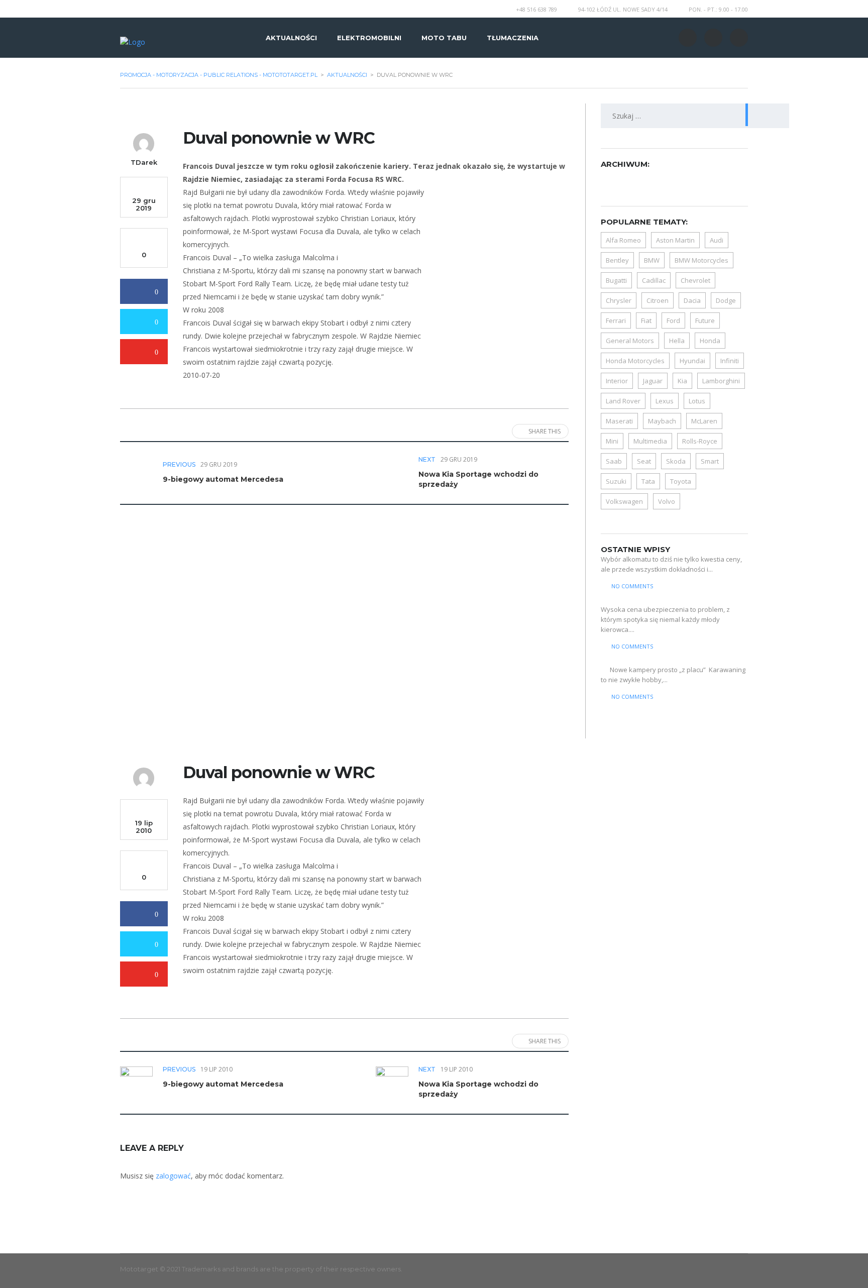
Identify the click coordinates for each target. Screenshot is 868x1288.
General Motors (630, 340)
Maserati (619, 420)
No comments (632, 586)
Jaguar (653, 380)
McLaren (704, 420)
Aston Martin (675, 240)
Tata (648, 481)
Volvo (666, 501)
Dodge (726, 300)
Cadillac (654, 280)
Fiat (646, 320)
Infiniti (729, 360)
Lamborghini (721, 380)
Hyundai (692, 360)
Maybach (662, 420)
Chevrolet (695, 280)
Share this (544, 431)
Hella (677, 340)
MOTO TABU (444, 38)
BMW (652, 260)
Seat (644, 461)
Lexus (665, 400)
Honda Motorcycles (635, 360)
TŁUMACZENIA (512, 38)
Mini (612, 441)
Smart (710, 461)
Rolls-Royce (699, 441)
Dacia (692, 300)
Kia (682, 380)
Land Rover (623, 400)
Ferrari (616, 320)
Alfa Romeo (623, 240)
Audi (716, 240)
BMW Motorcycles (701, 260)
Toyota (680, 481)
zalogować (173, 1175)
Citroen (657, 300)
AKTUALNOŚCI (291, 38)
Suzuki (616, 481)
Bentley (617, 260)
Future (705, 320)
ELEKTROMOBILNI (369, 38)
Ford (673, 320)
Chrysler (618, 300)
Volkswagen (624, 501)
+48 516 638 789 (536, 9)
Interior (617, 380)
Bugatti (616, 280)
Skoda (676, 461)
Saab (614, 461)
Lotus (697, 400)
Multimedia (650, 441)
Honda (710, 340)
